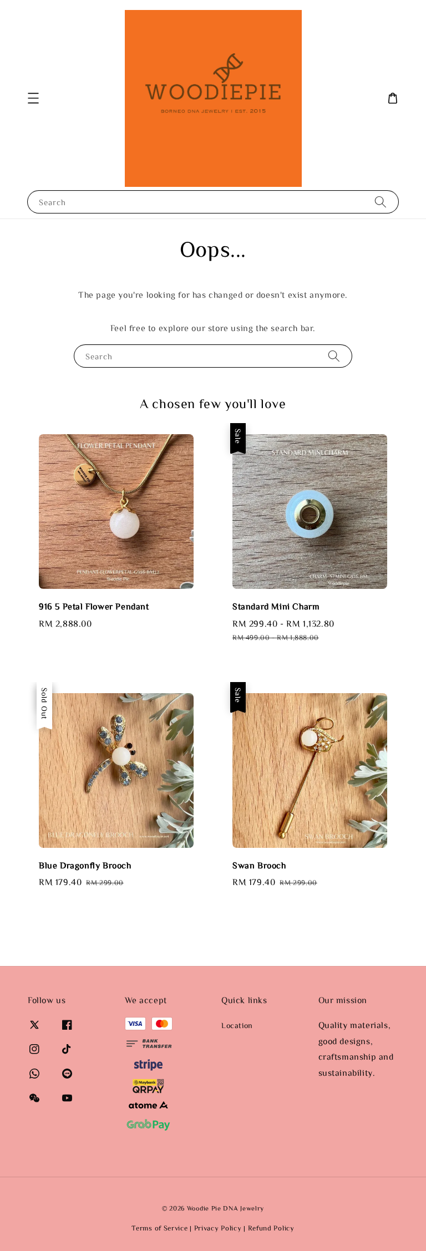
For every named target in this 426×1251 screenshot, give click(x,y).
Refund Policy (271, 1228)
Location (237, 1025)
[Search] (380, 201)
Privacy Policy (218, 1228)
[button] (33, 98)
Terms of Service (159, 1228)
